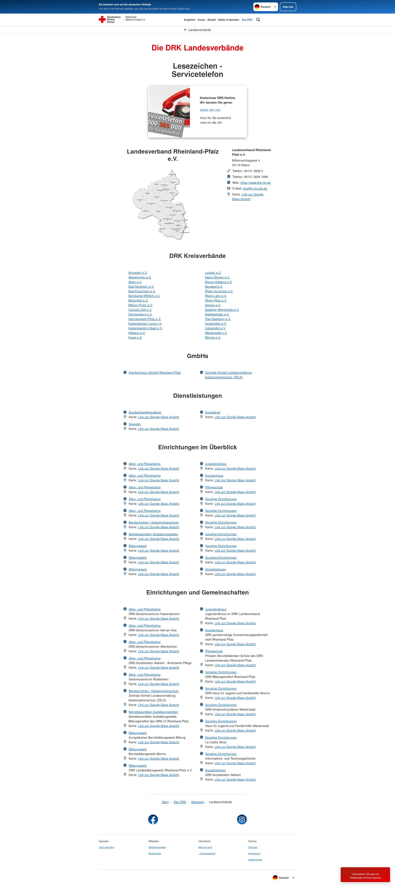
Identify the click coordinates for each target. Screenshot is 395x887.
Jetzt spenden (106, 847)
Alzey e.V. (135, 282)
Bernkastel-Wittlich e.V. (144, 295)
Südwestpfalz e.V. (217, 314)
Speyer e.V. (213, 305)
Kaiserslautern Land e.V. (145, 323)
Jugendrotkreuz (216, 463)
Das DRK (247, 19)
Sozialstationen (215, 569)
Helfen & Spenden (228, 19)
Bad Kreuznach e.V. (142, 291)
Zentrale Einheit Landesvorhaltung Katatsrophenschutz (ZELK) (228, 374)
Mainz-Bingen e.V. (217, 277)
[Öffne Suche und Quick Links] (258, 19)
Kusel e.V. (135, 337)
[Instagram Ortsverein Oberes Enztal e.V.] (242, 819)
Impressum (254, 853)
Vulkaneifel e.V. (215, 328)
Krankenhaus (214, 475)
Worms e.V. (213, 337)
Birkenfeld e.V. (138, 300)
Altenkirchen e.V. (139, 277)
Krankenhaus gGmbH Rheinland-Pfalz (155, 372)
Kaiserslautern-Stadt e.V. (145, 328)
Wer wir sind (205, 847)
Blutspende (155, 853)
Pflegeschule (214, 487)
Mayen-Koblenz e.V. (218, 282)
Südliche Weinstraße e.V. (222, 309)
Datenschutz (255, 859)
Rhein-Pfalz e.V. (216, 300)
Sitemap (252, 847)
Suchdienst (212, 412)
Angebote (189, 19)
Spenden (135, 424)
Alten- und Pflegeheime (145, 463)
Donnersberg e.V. (140, 314)
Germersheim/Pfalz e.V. (144, 319)
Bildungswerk (138, 545)
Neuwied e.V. (214, 286)
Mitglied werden (157, 847)
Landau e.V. (213, 272)
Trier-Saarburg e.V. (218, 319)
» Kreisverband (206, 853)
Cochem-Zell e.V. (140, 309)
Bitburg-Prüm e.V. (140, 305)
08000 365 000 (210, 110)
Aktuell (211, 19)
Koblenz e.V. (136, 332)
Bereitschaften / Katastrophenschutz (154, 522)
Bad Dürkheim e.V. (141, 286)
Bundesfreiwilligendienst (145, 412)
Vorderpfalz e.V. (216, 323)
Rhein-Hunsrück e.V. (219, 291)
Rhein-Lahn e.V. (216, 295)
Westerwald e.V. (216, 332)
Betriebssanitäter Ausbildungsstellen (153, 534)
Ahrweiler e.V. (137, 272)
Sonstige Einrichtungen (221, 499)
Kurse (201, 19)
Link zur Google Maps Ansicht (247, 196)
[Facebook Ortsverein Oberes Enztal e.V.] (153, 819)
